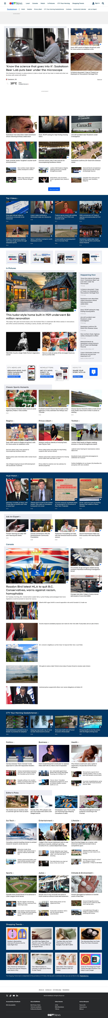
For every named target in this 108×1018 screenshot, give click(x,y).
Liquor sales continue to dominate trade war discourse (41, 216)
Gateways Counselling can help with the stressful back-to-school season (66, 535)
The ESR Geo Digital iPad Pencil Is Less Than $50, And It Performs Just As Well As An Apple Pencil (41, 944)
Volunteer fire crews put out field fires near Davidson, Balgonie (91, 179)
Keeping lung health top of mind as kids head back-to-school (41, 731)
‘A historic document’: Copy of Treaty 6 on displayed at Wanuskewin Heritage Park (84, 73)
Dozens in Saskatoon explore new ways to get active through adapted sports (16, 240)
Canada (35, 3)
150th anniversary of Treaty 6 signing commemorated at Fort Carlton (89, 217)
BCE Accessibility (11, 1005)
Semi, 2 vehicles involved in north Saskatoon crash (41, 240)
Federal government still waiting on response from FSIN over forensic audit (66, 217)
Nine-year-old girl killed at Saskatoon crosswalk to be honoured (15, 217)
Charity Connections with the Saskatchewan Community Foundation (40, 535)
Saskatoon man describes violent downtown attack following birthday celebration (21, 135)
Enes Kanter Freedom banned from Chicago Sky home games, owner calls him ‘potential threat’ (27, 913)
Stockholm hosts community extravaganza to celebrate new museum (84, 456)
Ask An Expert (92, 9)
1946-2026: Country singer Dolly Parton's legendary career (23, 354)
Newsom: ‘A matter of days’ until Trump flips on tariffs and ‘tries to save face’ (16, 504)
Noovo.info (82, 1005)
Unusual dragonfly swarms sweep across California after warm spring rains (91, 902)
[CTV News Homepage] (15, 3)
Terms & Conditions (36, 1007)
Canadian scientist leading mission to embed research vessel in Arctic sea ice (21, 843)
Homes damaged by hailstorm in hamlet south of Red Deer (84, 895)
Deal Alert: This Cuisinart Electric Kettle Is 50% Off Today (64, 968)
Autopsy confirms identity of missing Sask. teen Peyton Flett (53, 443)
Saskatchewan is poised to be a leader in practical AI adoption (17, 731)
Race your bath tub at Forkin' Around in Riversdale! (65, 731)
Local (28, 3)
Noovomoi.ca (83, 1007)
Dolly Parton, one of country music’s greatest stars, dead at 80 (59, 179)
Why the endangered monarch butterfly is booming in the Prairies (89, 811)
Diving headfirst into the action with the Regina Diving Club (89, 731)
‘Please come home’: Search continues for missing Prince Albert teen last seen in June (54, 457)
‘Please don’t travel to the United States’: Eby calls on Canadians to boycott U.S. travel (41, 504)
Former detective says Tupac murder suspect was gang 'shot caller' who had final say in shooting (59, 853)
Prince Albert (38, 9)
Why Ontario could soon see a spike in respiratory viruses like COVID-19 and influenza (84, 765)
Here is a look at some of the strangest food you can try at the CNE (58, 354)
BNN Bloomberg (59, 1007)
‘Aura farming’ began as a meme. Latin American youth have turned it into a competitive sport (84, 844)
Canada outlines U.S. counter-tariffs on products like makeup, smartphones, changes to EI (27, 781)
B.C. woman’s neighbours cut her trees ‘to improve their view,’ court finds (61, 645)
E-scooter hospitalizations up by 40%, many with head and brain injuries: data (92, 783)
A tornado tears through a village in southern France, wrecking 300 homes (91, 911)
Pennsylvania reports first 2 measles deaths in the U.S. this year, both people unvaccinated (92, 773)
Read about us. (84, 976)
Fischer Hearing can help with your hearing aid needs (16, 534)
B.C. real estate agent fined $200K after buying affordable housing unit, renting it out (59, 772)
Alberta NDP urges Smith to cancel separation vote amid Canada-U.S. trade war (63, 602)
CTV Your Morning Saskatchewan (54, 9)
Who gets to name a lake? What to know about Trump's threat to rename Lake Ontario (64, 666)
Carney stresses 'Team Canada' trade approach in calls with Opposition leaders (20, 764)
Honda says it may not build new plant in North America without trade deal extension (53, 895)
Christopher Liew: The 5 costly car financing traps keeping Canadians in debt (65, 811)
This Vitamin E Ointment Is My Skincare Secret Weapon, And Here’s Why (17, 968)
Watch (43, 3)
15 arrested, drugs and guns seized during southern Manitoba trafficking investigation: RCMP (85, 569)
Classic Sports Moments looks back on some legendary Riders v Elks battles (21, 409)
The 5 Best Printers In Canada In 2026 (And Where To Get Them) (41, 968)
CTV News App (57, 989)
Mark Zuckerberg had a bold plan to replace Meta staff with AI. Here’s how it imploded (54, 764)
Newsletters (66, 989)
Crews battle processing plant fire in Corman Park (65, 240)
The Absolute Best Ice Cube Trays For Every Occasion (90, 942)
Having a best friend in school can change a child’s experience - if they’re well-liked (92, 861)
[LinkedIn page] (17, 996)
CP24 (56, 1005)
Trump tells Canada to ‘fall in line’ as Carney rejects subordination (58, 912)
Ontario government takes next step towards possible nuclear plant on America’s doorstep (27, 861)
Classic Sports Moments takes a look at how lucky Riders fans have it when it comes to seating (86, 410)
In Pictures (51, 3)
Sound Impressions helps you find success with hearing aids (89, 534)
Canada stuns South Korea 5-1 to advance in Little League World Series (21, 895)
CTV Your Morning (63, 3)
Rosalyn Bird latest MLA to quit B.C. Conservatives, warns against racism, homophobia (31, 590)
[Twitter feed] (7, 996)
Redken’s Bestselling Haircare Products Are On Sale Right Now (16, 943)
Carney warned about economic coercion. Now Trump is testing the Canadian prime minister (27, 772)
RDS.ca (81, 1009)
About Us (41, 989)
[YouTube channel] (14, 996)
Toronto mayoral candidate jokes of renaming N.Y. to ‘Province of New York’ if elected (66, 504)
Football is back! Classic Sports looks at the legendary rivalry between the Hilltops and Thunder (53, 410)
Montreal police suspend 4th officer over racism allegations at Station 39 (60, 687)
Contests (68, 9)
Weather (29, 9)
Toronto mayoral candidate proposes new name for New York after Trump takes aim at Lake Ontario (69, 623)
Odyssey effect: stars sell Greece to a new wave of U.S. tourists (91, 852)
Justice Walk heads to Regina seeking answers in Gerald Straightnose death (59, 169)
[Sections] (5, 3)
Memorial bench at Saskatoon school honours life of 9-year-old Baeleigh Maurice (92, 169)
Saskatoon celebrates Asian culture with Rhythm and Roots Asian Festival (89, 240)
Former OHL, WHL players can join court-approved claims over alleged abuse (41, 811)
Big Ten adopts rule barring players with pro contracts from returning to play (27, 903)
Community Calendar (79, 9)
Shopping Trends (78, 3)
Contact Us (48, 989)
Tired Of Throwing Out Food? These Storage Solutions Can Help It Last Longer (91, 968)
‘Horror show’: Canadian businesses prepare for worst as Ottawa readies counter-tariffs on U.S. (59, 782)
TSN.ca (57, 1009)
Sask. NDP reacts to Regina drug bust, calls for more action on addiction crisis (85, 48)
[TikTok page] (10, 996)
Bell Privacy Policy (36, 1005)
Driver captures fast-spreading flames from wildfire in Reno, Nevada (89, 504)
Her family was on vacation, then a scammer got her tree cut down (17, 810)
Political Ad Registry (36, 1009)
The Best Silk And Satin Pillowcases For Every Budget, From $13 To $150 (64, 943)
